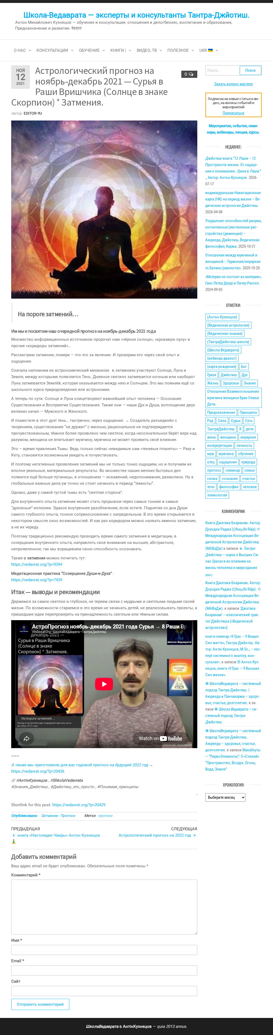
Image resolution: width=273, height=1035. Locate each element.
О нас (20, 50)
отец (211, 462)
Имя (16, 940)
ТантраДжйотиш (221, 429)
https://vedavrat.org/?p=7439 (36, 579)
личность (244, 445)
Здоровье (231, 383)
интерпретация (219, 445)
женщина (228, 437)
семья (249, 470)
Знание (250, 383)
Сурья (235, 420)
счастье (248, 478)
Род (210, 420)
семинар (233, 470)
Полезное (178, 50)
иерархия (248, 437)
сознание (230, 478)
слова (212, 478)
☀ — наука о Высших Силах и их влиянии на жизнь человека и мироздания (232, 561)
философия (228, 486)
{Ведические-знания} (225, 333)
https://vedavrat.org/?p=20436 (37, 771)
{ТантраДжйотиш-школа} (228, 341)
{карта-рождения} (221, 366)
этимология (217, 495)
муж (210, 453)
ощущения (228, 462)
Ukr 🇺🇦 (206, 50)
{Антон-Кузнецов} (222, 317)
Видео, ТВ (147, 50)
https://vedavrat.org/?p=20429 (78, 805)
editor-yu (33, 113)
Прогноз (67, 815)
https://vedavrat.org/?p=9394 (36, 564)
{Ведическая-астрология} (228, 325)
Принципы (248, 412)
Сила (222, 420)
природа (248, 462)
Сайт (15, 981)
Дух (245, 374)
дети (250, 429)
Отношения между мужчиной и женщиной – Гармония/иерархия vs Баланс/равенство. (232, 261)
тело (211, 486)
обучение (246, 453)
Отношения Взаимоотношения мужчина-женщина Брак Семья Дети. (233, 398)
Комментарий (25, 875)
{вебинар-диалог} (222, 358)
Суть (248, 420)
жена (211, 437)
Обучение (89, 50)
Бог (244, 366)
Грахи (211, 374)
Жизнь (212, 383)
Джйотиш (229, 374)
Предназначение (221, 412)
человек (250, 486)
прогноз (105, 815)
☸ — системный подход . (231, 715)
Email (17, 960)
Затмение (49, 815)
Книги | (118, 50)
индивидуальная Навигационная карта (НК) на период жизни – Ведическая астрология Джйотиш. (233, 199)
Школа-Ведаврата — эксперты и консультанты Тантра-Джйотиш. (136, 15)
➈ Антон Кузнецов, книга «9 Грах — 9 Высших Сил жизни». (232, 668)
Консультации (52, 50)
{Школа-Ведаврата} (223, 350)
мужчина (226, 453)
